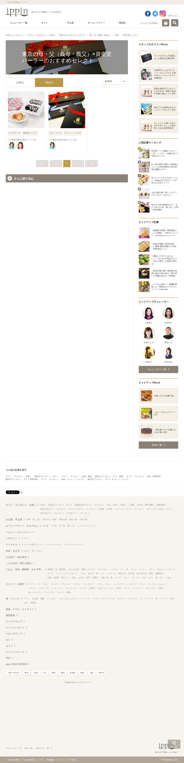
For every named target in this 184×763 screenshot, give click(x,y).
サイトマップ (62, 760)
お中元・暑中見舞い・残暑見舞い (152, 505)
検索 (174, 22)
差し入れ (36, 519)
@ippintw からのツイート (78, 682)
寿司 (88, 577)
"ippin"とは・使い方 (44, 748)
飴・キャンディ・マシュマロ (41, 592)
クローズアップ (14, 633)
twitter (155, 14)
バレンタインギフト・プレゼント (129, 509)
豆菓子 (161, 588)
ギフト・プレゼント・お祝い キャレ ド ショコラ (62, 479)
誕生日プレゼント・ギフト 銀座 (109, 476)
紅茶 (172, 598)
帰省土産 (63, 519)
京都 (36, 673)
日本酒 (35, 598)
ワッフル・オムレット (157, 584)
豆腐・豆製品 (53, 577)
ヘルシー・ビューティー (18, 532)
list (21, 492)
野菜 (151, 573)
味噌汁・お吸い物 (100, 577)
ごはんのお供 (73, 569)
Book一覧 (28, 748)
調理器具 (10, 615)
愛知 (63, 673)
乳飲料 (33, 603)
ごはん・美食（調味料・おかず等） (24, 569)
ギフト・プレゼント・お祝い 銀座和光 (143, 476)
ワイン (27, 598)
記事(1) (20, 82)
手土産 (46, 526)
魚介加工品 (142, 573)
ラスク (142, 584)
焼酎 (42, 598)
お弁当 (81, 577)
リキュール (132, 598)
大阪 (91, 673)
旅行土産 (73, 519)
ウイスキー (52, 598)
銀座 (82, 673)
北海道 (72, 673)
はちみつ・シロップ (166, 569)
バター (152, 569)
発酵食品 (159, 573)
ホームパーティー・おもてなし (22, 525)
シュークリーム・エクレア (125, 584)
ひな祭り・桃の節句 (16, 557)
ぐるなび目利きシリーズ (32, 760)
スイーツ (25, 538)
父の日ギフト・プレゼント (78, 513)
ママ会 (54, 526)
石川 (45, 673)
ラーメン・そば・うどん (142, 577)
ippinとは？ (173, 15)
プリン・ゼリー (104, 584)
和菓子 (92, 588)
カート (165, 22)
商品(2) (49, 82)
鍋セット (65, 577)
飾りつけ (71, 526)
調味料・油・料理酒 (56, 569)
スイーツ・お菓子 (15, 584)
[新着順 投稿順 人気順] (115, 81)
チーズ (50, 573)
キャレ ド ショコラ (72, 133)
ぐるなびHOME (13, 760)
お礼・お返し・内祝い (116, 505)
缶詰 (74, 577)
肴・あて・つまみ (163, 577)
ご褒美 (132, 505)
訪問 (28, 519)
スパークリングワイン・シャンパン (75, 598)
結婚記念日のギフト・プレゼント (89, 505)
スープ (118, 577)
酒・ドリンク (13, 598)
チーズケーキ (14, 133)
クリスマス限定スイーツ (32, 544)
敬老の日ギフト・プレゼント (53, 509)
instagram (163, 14)
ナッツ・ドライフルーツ (66, 573)
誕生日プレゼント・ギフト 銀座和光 (22, 479)
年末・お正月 (13, 551)
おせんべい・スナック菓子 (109, 588)
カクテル (121, 598)
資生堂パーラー (30, 133)
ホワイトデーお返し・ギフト (159, 509)
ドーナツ (32, 588)
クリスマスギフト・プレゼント (82, 509)
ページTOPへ (174, 754)
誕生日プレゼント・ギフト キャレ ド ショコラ (108, 479)
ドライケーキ (71, 588)
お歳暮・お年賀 (105, 509)
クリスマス (11, 544)
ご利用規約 (50, 760)
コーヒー (164, 598)
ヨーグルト (103, 569)
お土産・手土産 (14, 519)
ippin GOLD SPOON (16, 664)
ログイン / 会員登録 (149, 23)
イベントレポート (15, 627)
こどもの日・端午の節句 (18, 563)
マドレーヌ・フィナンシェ (51, 588)
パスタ (83, 573)
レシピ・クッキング (86, 526)
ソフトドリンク (146, 598)
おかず (91, 573)
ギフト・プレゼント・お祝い (18, 476)
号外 (8, 658)
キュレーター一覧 (14, 748)
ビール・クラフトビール (104, 598)
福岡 (54, 673)
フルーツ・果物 (63, 592)
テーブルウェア (14, 621)
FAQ (72, 760)
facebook (148, 14)
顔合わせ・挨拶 (50, 519)
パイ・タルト (43, 584)
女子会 (62, 526)
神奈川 (101, 673)
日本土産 (83, 519)
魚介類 (131, 573)
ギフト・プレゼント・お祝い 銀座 (77, 476)
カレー (126, 577)
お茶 (26, 603)
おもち (39, 551)
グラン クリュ (55, 133)
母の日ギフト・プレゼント (52, 513)
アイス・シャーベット (133, 588)
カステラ (83, 588)
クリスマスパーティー (74, 544)
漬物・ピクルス (88, 569)
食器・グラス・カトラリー (20, 609)
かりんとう (151, 588)
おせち (27, 551)
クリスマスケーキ (53, 544)
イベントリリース (15, 652)
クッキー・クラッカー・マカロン (66, 584)
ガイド (9, 646)
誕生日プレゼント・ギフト (46, 476)
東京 (27, 673)
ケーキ (31, 584)
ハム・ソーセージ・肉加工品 (113, 573)
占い (8, 639)
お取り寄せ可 (14, 673)
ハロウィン (11, 538)
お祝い (43, 505)
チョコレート (89, 584)
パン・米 (124, 569)
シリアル (114, 569)
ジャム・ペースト (138, 569)
